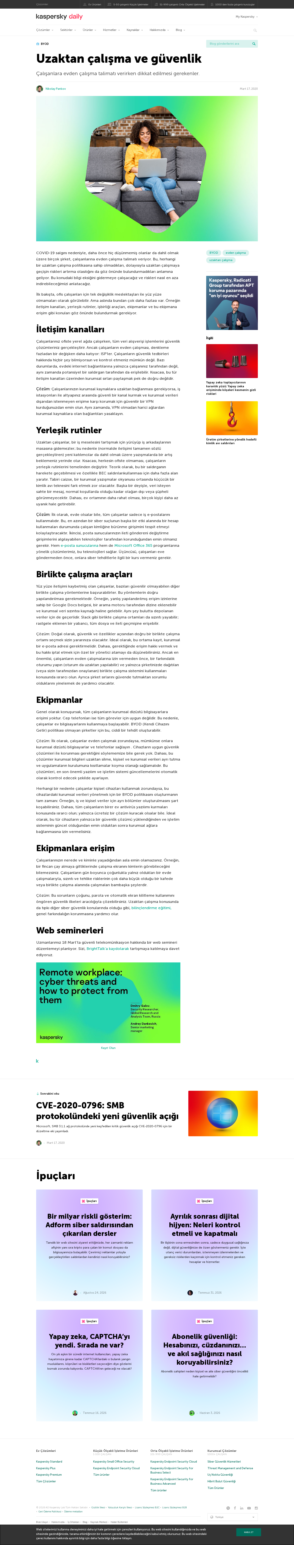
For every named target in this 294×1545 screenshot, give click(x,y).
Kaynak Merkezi (98, 1522)
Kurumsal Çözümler (222, 1451)
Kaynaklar (133, 30)
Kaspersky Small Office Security (113, 1461)
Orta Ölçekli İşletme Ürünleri (171, 1451)
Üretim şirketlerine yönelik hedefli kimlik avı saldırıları (231, 441)
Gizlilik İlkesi (98, 1507)
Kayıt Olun (108, 1048)
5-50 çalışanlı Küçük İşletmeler (130, 4)
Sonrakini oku (49, 1093)
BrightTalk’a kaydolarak (108, 948)
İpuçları (91, 1201)
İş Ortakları (73, 1522)
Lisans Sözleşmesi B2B (174, 1507)
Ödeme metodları (73, 1511)
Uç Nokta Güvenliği (220, 1474)
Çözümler (43, 30)
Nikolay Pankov (56, 88)
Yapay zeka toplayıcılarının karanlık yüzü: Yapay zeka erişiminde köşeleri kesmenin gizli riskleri (231, 388)
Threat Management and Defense (230, 1468)
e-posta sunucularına (79, 545)
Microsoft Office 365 (133, 545)
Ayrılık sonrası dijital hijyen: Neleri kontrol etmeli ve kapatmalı (204, 1225)
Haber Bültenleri (119, 1522)
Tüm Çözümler (46, 1481)
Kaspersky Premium (49, 1474)
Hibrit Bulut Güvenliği (221, 1481)
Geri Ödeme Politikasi (50, 1511)
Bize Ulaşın (42, 1522)
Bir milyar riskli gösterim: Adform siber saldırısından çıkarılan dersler (89, 1225)
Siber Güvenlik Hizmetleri (224, 1461)
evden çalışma (236, 253)
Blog (179, 30)
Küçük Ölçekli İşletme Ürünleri (115, 1451)
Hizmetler (109, 30)
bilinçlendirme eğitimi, (152, 907)
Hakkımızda (158, 30)
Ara (254, 44)
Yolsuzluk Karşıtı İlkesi (120, 1507)
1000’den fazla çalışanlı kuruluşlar (235, 4)
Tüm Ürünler (215, 1488)
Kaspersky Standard (49, 1461)
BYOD (44, 44)
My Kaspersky (245, 16)
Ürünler (88, 30)
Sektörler (66, 30)
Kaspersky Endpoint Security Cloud (116, 1468)
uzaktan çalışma (220, 260)
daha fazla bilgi (100, 1538)
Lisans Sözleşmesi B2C (147, 1507)
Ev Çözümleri (46, 1451)
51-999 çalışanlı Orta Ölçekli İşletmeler (182, 4)
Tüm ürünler (101, 1474)
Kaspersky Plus (46, 1468)
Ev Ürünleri (94, 4)
